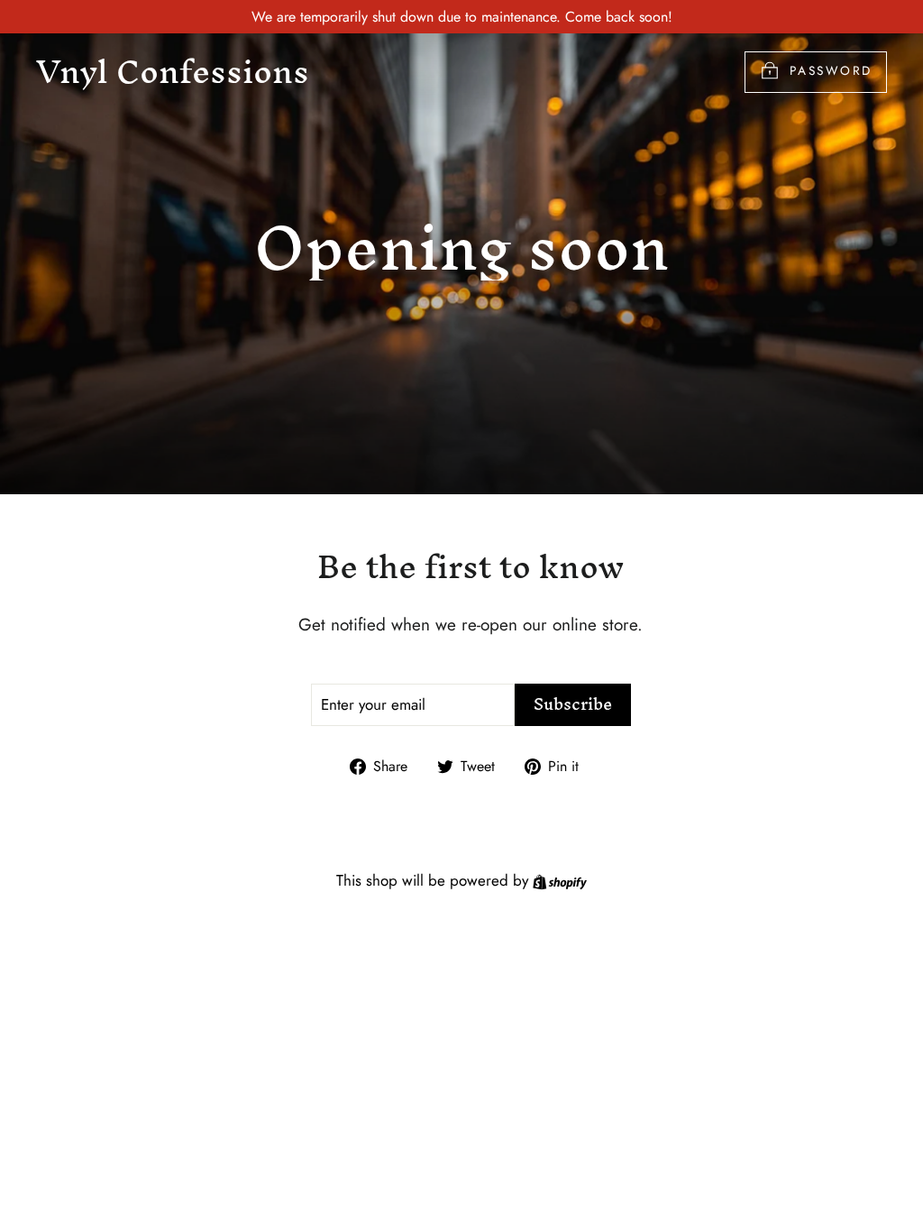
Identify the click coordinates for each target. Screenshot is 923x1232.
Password (831, 70)
